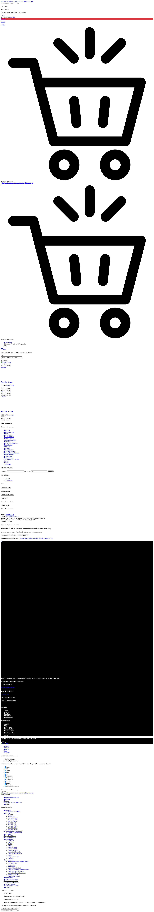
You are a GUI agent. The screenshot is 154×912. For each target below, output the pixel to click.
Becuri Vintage (8, 435)
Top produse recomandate (11, 882)
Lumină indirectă (12, 848)
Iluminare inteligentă (10, 837)
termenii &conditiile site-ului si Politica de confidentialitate (36, 538)
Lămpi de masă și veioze (15, 853)
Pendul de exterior (13, 874)
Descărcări (7, 714)
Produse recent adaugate (11, 879)
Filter (4, 349)
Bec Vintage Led (9, 432)
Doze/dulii (7, 441)
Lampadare (11, 858)
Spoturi (6, 461)
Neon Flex (7, 446)
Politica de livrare (9, 730)
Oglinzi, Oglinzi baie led (15, 832)
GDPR (6, 735)
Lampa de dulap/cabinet (14, 852)
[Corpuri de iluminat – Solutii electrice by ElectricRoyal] (17, 1)
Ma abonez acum (22, 535)
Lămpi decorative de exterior (16, 871)
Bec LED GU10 (12, 828)
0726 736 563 (10, 515)
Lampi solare (11, 865)
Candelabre (11, 840)
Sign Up (12, 17)
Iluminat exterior (9, 860)
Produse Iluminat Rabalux (11, 453)
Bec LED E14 (12, 824)
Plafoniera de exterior (14, 876)
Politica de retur (8, 732)
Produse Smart (8, 456)
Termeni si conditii (9, 734)
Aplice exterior (12, 866)
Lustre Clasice (8, 445)
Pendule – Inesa (6, 382)
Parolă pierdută (8, 717)
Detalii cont (7, 715)
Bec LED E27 (12, 823)
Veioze (10, 855)
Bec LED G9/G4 (13, 829)
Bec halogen (11, 816)
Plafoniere (7, 799)
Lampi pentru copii (13, 857)
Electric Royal (8, 727)
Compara (3, 367)
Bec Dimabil (7, 834)
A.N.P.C (6, 724)
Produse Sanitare (9, 454)
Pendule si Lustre (9, 450)
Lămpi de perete (12, 847)
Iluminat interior (8, 839)
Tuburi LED (7, 464)
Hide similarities (11, 759)
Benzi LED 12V (9, 437)
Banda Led (7, 810)
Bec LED (7, 430)
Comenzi (6, 712)
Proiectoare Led (8, 458)
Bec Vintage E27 (12, 818)
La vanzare (9, 480)
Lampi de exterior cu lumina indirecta (18, 869)
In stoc (8, 478)
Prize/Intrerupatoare (9, 451)
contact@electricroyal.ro (12, 516)
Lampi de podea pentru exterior (16, 873)
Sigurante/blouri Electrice (11, 459)
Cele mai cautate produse (11, 881)
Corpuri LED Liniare (10, 440)
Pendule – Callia (7, 411)
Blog (5, 725)
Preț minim (4, 471)
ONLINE (7, 448)
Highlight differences (12, 761)
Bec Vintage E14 (12, 820)
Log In (3, 15)
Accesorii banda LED (14, 812)
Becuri (6, 433)
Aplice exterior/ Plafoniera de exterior (18, 861)
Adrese (6, 710)
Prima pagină (8, 342)
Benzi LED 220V (9, 438)
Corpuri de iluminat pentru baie (13, 802)
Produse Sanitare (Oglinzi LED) (13, 831)
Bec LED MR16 (12, 826)
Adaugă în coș (10, 385)
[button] (6, 364)
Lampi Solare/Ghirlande (11, 443)
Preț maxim (27, 471)
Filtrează (50, 471)
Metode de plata (8, 729)
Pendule (6, 801)
